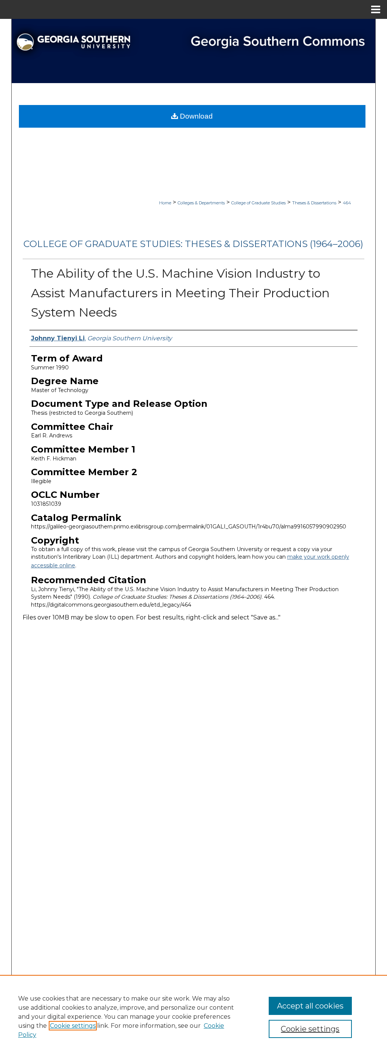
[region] (193, 1016)
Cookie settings (73, 1025)
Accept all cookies (310, 1005)
